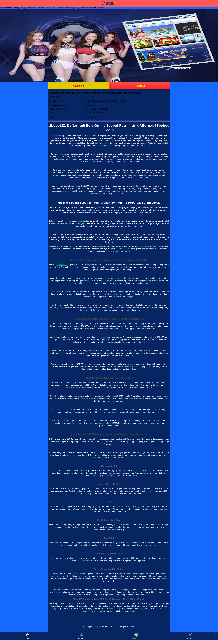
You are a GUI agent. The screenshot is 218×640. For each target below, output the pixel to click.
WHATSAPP (136, 638)
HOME (27, 638)
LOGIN (139, 86)
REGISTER (81, 638)
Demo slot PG (115, 608)
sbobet (81, 221)
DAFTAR (78, 86)
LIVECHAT (190, 638)
